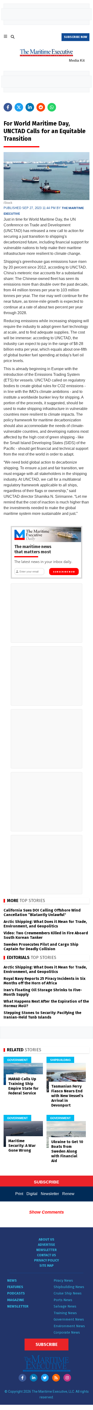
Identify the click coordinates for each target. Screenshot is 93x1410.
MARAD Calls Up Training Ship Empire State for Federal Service (23, 1086)
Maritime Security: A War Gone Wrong (22, 1146)
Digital (31, 1194)
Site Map (46, 1266)
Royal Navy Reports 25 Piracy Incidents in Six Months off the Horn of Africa (44, 980)
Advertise (46, 1245)
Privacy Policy (46, 1260)
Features (15, 1287)
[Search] (12, 37)
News (12, 1280)
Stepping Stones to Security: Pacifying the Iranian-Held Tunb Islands (42, 1014)
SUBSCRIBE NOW (75, 37)
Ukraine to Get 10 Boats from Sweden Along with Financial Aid (67, 1151)
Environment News (69, 1326)
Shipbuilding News (69, 1287)
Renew (68, 1194)
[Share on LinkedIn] (30, 107)
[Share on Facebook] (8, 107)
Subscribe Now (64, 571)
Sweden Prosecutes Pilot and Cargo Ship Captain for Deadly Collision (41, 946)
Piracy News (63, 1280)
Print (19, 1194)
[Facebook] (22, 1378)
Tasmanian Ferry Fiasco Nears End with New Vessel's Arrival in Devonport (67, 1096)
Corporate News (67, 1332)
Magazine (15, 1300)
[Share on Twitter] (19, 107)
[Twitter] (45, 1378)
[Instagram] (67, 1378)
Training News (65, 1313)
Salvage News (65, 1306)
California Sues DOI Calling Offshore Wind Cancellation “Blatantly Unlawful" (42, 912)
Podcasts (16, 1293)
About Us (46, 1240)
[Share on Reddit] (40, 107)
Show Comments (46, 1212)
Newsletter (50, 1194)
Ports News (63, 1300)
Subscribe (46, 1344)
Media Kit (77, 60)
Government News (69, 1319)
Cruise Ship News (68, 1293)
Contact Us (46, 1255)
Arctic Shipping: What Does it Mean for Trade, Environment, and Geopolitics (45, 923)
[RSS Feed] (56, 1378)
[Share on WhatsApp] (51, 107)
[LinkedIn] (33, 1378)
